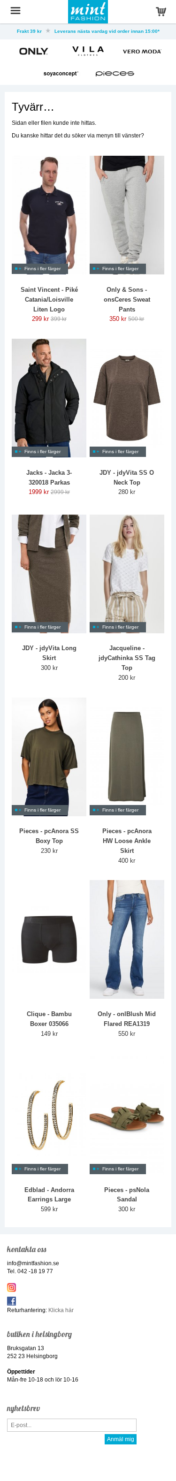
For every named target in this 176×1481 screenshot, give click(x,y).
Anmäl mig (120, 1439)
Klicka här (61, 1310)
